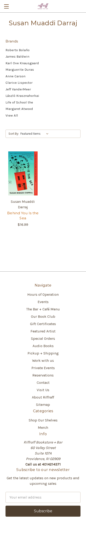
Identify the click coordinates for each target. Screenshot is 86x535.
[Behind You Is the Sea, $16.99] (23, 173)
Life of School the (19, 102)
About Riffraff (43, 397)
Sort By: (13, 133)
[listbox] (35, 134)
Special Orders (43, 338)
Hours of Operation (43, 294)
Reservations (43, 375)
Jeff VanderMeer (18, 89)
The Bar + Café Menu (43, 309)
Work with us (43, 360)
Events (43, 302)
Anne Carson (15, 76)
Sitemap (43, 404)
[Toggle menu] (6, 6)
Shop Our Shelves (43, 420)
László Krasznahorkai (22, 96)
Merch (43, 427)
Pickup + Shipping (43, 353)
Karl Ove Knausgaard (22, 63)
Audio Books (43, 346)
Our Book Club (43, 316)
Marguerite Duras (20, 69)
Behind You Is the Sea (23, 215)
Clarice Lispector (19, 83)
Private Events (43, 368)
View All (12, 115)
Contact (43, 382)
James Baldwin (17, 56)
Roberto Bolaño (18, 50)
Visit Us (43, 390)
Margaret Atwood (19, 109)
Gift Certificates (43, 324)
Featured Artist (43, 331)
